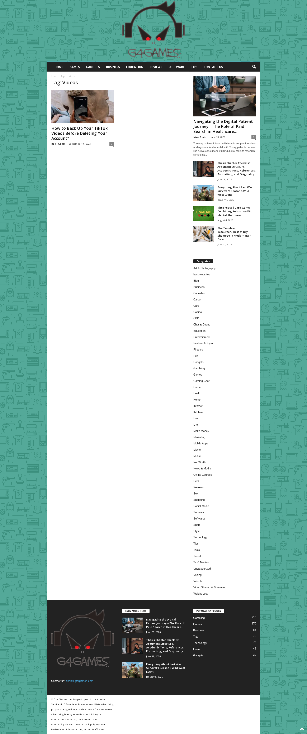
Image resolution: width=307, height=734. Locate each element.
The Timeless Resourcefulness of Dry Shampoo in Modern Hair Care (234, 233)
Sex (195, 493)
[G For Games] (153, 31)
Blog (196, 280)
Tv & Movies (201, 562)
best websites (201, 274)
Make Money (201, 431)
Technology (200, 537)
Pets (196, 481)
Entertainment (201, 337)
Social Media (201, 506)
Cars (196, 305)
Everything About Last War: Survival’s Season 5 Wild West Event (235, 191)
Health (197, 393)
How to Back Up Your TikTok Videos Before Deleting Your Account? (79, 133)
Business (113, 67)
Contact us (213, 67)
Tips (194, 67)
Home (59, 67)
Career (197, 299)
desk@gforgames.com (79, 680)
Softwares (199, 518)
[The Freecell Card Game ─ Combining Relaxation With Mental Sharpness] (203, 213)
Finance (198, 349)
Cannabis (199, 293)
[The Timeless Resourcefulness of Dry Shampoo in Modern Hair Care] (203, 234)
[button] (254, 67)
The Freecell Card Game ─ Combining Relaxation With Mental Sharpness (235, 211)
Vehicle (197, 581)
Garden (197, 387)
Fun (195, 355)
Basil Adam (58, 143)
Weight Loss (200, 593)
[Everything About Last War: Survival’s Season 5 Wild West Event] (203, 193)
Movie (197, 449)
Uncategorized (202, 568)
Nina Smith (200, 137)
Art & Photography (204, 268)
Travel (197, 556)
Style (196, 531)
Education (134, 67)
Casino (197, 312)
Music (197, 456)
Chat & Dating (201, 324)
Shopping (199, 499)
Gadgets (93, 67)
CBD (196, 318)
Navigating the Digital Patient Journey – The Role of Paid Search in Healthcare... (223, 126)
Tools (196, 549)
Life (195, 424)
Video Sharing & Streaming (209, 587)
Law (195, 418)
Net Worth (199, 462)
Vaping (197, 574)
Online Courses (202, 474)
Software (177, 67)
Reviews (156, 67)
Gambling (199, 368)
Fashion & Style (203, 343)
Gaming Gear (201, 380)
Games (75, 67)
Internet (198, 405)
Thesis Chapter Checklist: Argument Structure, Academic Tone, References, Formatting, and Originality (236, 168)
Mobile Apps (200, 443)
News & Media (202, 468)
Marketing (199, 437)
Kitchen (198, 412)
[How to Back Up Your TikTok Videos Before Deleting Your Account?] (82, 106)
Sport (196, 524)
